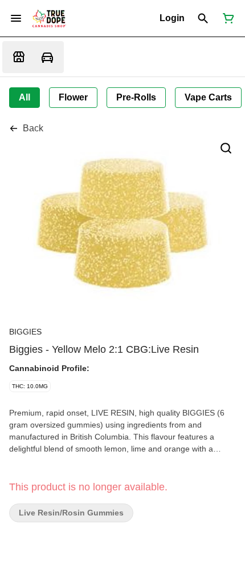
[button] (172, 18)
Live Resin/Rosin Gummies (71, 513)
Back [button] (33, 128)
